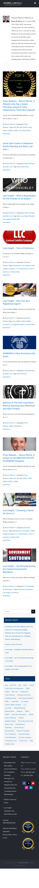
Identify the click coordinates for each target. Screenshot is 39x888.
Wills (18, 219)
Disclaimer (6, 831)
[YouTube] (33, 783)
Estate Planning (29, 216)
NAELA (5, 130)
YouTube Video (15, 272)
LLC (16, 269)
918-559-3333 (28, 775)
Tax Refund (14, 592)
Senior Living (9, 724)
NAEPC (10, 130)
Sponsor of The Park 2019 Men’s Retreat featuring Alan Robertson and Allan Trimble (19, 405)
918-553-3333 (30, 772)
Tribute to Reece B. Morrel (13, 644)
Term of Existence (10, 734)
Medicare (20, 711)
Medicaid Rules (9, 711)
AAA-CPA (16, 127)
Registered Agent (19, 324)
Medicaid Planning (19, 708)
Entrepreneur (16, 265)
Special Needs (9, 731)
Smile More (8, 727)
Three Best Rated (24, 130)
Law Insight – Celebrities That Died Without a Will (10, 811)
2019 (6, 685)
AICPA (25, 127)
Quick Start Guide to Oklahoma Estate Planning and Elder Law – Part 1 (18, 146)
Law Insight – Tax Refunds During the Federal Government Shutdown (19, 569)
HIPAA (7, 701)
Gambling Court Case (23, 695)
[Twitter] (28, 783)
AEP (21, 127)
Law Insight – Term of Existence (18, 248)
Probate (13, 219)
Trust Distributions (10, 737)
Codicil (7, 691)
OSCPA (16, 130)
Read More (6, 134)
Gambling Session (10, 698)
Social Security (22, 374)
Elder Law (20, 216)
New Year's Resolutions (19, 714)
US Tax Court (23, 740)
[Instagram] (26, 787)
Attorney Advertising (9, 828)
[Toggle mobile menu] (35, 3)
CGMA (30, 127)
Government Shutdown (25, 589)
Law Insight (6, 219)
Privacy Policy (7, 835)
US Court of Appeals (25, 737)
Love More (8, 708)
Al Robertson (17, 426)
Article (32, 685)
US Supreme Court (11, 740)
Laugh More (15, 701)
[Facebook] (24, 783)
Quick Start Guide (22, 167)
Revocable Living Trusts (25, 721)
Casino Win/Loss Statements (14, 688)
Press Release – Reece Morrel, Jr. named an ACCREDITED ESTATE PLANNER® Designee (19, 458)
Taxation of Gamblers (23, 731)
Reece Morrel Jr (10, 124)
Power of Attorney (10, 718)
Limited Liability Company (13, 704)
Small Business (23, 269)
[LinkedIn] (31, 787)
